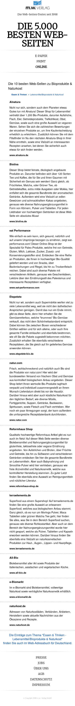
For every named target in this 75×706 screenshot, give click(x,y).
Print (41, 61)
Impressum (41, 685)
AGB (41, 674)
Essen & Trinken (19, 94)
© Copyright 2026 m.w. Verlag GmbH (37, 698)
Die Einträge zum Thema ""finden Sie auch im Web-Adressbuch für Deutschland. (37, 639)
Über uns (41, 668)
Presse (41, 657)
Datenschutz (41, 679)
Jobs (41, 663)
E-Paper (41, 56)
